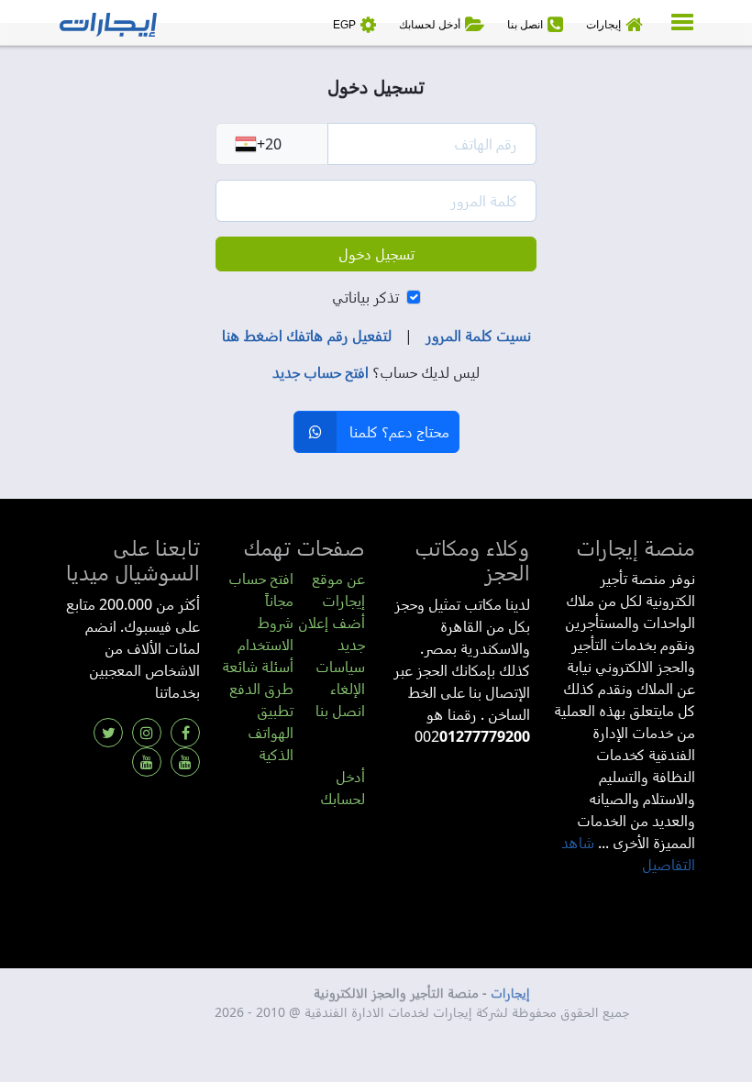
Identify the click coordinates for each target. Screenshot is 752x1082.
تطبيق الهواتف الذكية (270, 733)
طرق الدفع (261, 689)
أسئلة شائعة (257, 667)
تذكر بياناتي (365, 297)
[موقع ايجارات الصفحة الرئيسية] (108, 23)
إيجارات (510, 992)
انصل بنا (340, 711)
